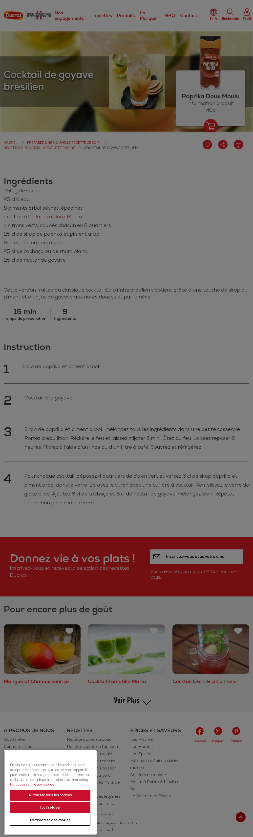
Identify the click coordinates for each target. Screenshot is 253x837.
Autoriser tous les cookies (50, 795)
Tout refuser (50, 808)
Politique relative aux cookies (32, 785)
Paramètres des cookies (50, 820)
